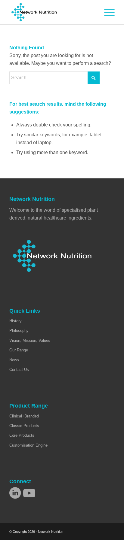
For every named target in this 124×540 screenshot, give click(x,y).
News (14, 360)
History (15, 321)
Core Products (21, 435)
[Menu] (106, 12)
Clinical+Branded (24, 416)
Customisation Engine (28, 445)
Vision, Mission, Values (29, 340)
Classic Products (24, 425)
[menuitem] (106, 12)
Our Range (18, 350)
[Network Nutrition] (51, 12)
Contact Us (19, 369)
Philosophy (19, 330)
